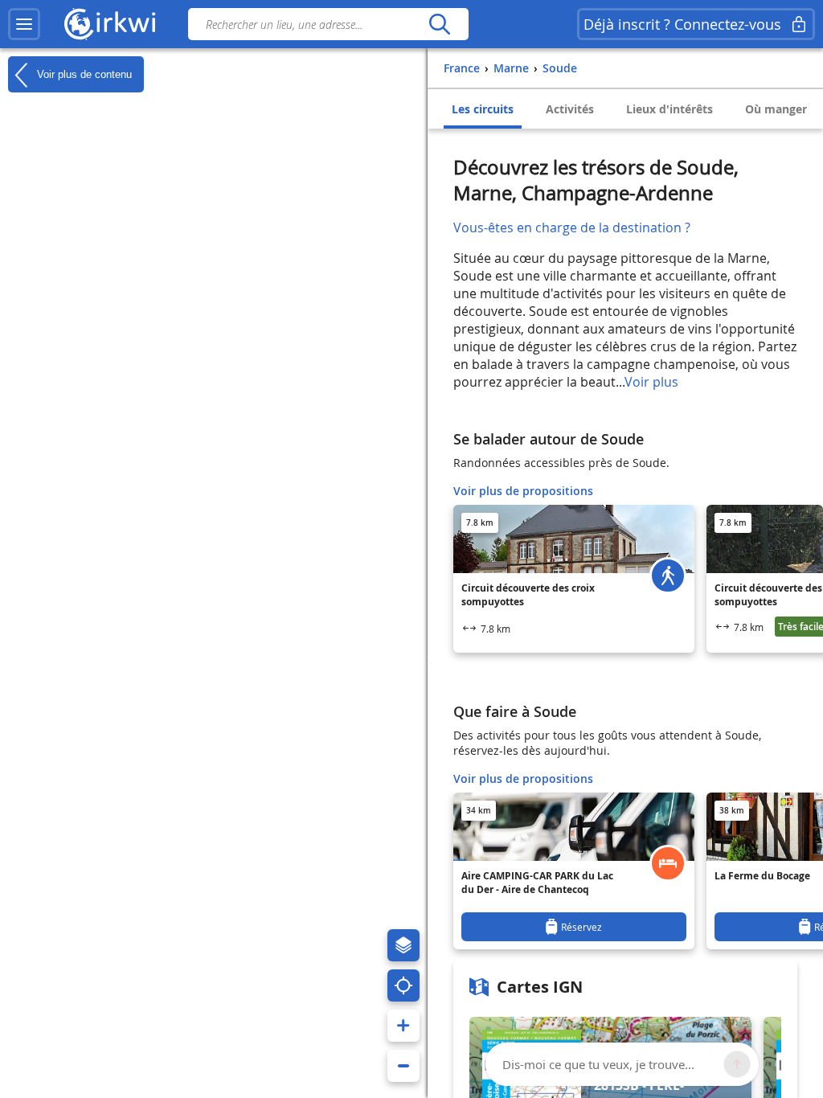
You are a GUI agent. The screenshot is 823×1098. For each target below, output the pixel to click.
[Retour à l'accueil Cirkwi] (110, 24)
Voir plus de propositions (523, 490)
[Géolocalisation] (403, 985)
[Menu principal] (24, 24)
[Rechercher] (439, 24)
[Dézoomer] (403, 1066)
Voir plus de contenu (83, 74)
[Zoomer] (403, 1026)
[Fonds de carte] (403, 945)
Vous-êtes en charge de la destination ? (571, 227)
